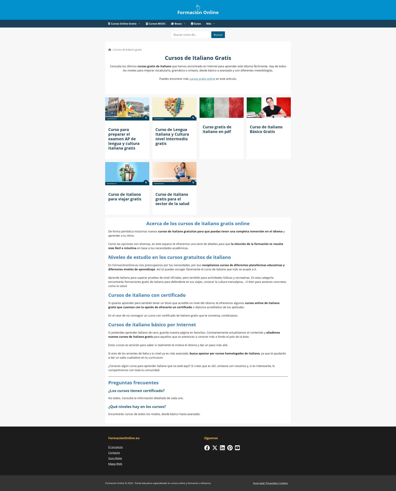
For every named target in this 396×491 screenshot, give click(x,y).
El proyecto (115, 447)
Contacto (114, 453)
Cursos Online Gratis (123, 23)
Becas (178, 23)
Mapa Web (115, 464)
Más (208, 23)
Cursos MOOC (157, 23)
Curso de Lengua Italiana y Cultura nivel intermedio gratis (172, 136)
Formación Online (198, 12)
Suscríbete (115, 458)
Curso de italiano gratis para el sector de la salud (172, 199)
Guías (197, 23)
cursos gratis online (202, 79)
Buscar (218, 34)
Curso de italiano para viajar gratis (124, 197)
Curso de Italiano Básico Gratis (266, 129)
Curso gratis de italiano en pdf (217, 129)
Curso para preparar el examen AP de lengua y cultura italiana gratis (124, 139)
